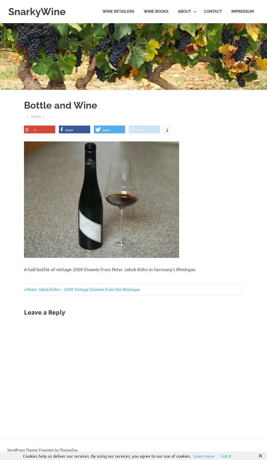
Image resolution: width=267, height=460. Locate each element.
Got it (226, 455)
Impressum (242, 11)
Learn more (204, 455)
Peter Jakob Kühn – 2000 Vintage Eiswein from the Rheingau (83, 289)
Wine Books (156, 11)
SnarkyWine (37, 11)
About (184, 11)
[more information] (166, 130)
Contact (213, 11)
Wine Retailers (118, 11)
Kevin (36, 116)
